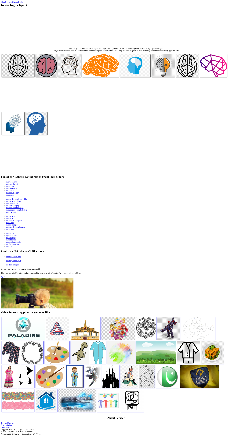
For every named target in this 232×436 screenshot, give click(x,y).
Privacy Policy (6, 425)
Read (3, 277)
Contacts (8, 2)
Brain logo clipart (8, 74)
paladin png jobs (12, 225)
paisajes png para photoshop (16, 210)
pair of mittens (11, 188)
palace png (10, 195)
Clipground (12, 429)
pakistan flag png (12, 193)
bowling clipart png (13, 257)
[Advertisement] (116, 27)
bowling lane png (12, 265)
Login (20, 2)
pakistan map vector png (15, 208)
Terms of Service (7, 423)
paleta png (10, 223)
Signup (15, 2)
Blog (3, 2)
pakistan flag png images (15, 227)
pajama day (10, 218)
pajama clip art (11, 235)
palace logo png (12, 203)
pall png (9, 246)
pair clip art (10, 186)
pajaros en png (11, 182)
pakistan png (10, 190)
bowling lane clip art (13, 261)
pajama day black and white (16, 199)
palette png (10, 229)
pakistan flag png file (14, 220)
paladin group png (13, 244)
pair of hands (11, 240)
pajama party (11, 216)
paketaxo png (11, 238)
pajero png (10, 233)
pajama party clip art (13, 201)
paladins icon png (12, 205)
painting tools (11, 212)
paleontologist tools (13, 242)
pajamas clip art (12, 184)
